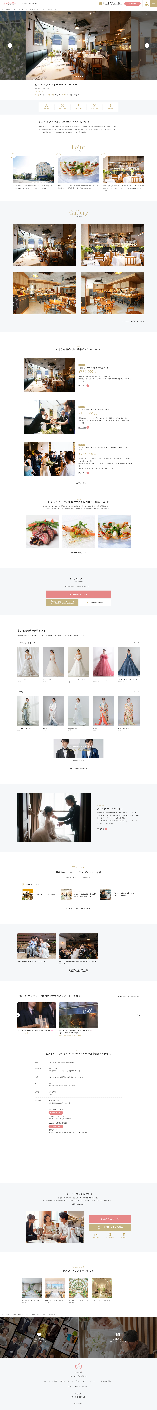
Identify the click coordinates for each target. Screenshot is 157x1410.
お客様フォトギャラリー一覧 (78, 970)
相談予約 (133, 3)
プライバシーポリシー (81, 1381)
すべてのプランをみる (78, 483)
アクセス (110, 108)
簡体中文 (84, 1387)
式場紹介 (46, 108)
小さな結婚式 (6, 9)
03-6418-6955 (56, 1126)
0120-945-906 (56, 1113)
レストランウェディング (18, 9)
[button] (10, 45)
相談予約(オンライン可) (79, 594)
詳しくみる (100, 829)
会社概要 (54, 1381)
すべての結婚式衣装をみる (78, 768)
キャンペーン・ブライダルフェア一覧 (78, 909)
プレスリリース (94, 1381)
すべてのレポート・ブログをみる (129, 996)
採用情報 (62, 1381)
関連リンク (70, 1381)
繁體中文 (77, 1387)
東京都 (34, 9)
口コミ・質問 (94, 108)
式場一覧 (28, 9)
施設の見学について (78, 1204)
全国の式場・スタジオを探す (29, 3)
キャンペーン (78, 108)
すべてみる (136, 642)
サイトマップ (46, 1381)
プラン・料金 (62, 108)
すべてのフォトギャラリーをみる (133, 321)
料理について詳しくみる (78, 553)
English (70, 1387)
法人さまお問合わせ (107, 1381)
